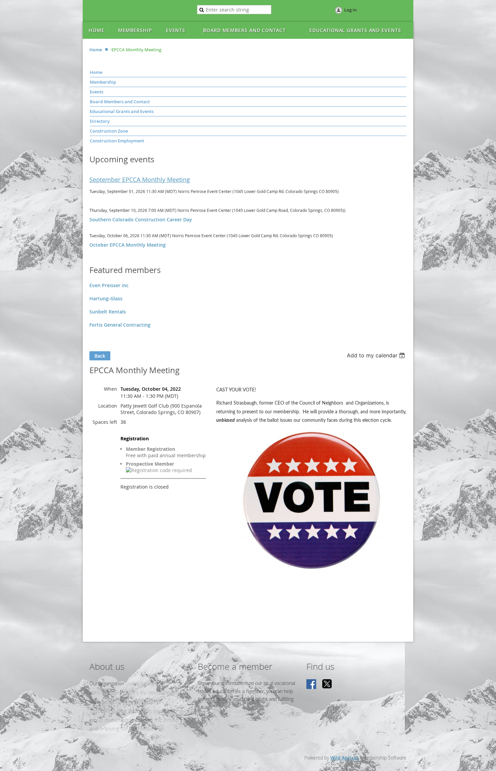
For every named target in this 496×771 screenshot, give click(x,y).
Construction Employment (117, 141)
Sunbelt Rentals (107, 311)
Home (95, 50)
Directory (100, 121)
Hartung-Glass (105, 298)
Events (96, 92)
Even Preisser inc (109, 285)
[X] (327, 684)
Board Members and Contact (120, 102)
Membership (103, 82)
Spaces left (104, 422)
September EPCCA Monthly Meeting (139, 179)
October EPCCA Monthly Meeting (127, 245)
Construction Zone (109, 131)
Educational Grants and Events (122, 111)
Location (107, 406)
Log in (350, 10)
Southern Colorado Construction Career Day (140, 219)
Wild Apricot (344, 757)
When (110, 389)
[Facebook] (311, 684)
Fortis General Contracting (119, 325)
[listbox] (377, 355)
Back (99, 356)
